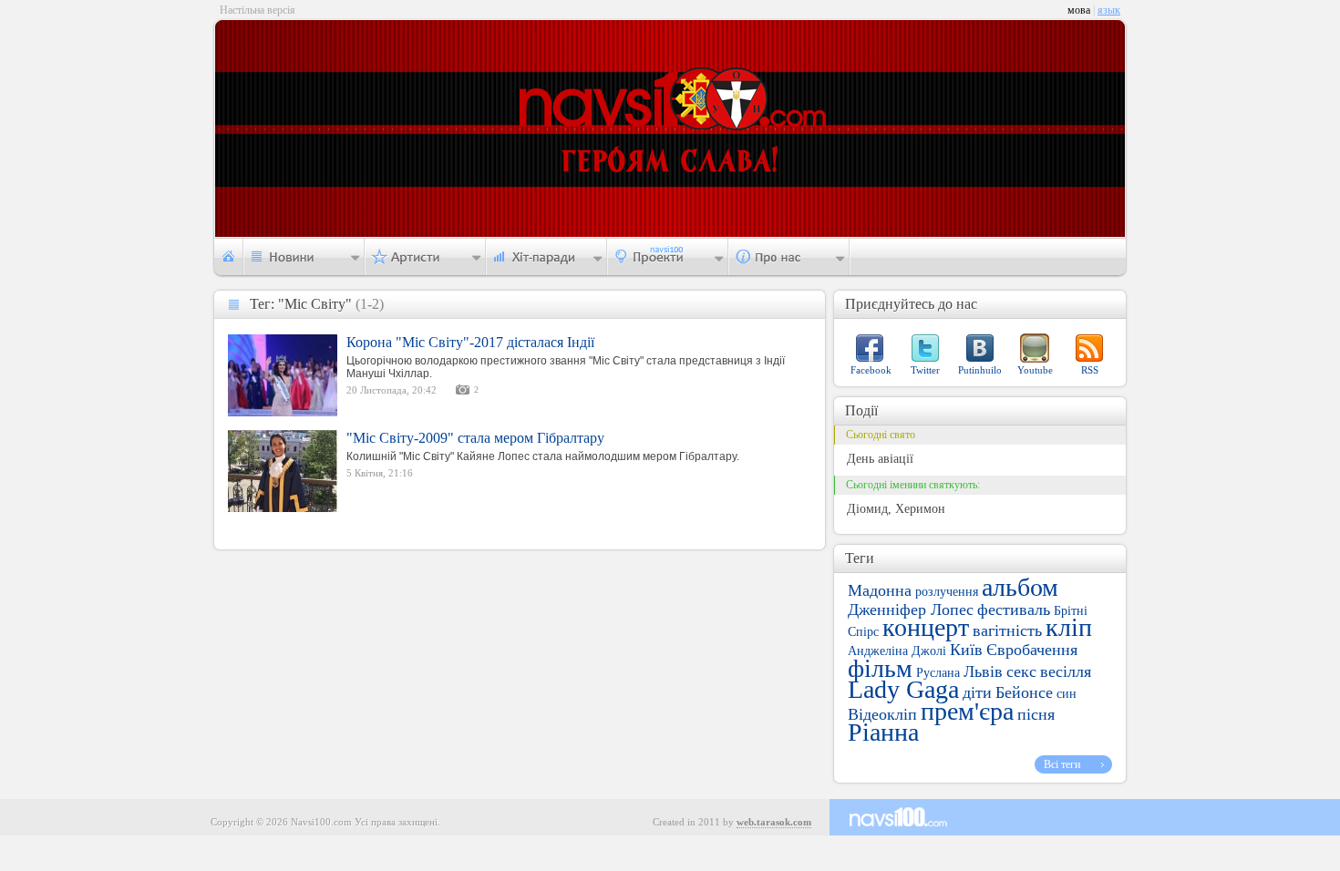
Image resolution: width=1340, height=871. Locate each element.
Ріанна (883, 732)
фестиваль (1013, 609)
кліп (1069, 627)
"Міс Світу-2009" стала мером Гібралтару (475, 438)
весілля (1065, 671)
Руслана (938, 673)
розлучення (946, 592)
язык (1109, 10)
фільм (880, 668)
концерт (925, 627)
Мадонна (880, 590)
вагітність (1007, 630)
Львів (983, 671)
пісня (1036, 714)
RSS (1089, 369)
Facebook (871, 369)
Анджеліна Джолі (897, 651)
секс (1021, 671)
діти (977, 692)
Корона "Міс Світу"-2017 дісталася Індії (470, 342)
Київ (966, 649)
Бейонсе (1024, 692)
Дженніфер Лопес (911, 609)
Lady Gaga (903, 689)
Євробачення (1031, 649)
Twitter (925, 369)
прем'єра (967, 711)
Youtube (1035, 369)
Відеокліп (882, 714)
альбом (1020, 587)
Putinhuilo (980, 369)
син (1067, 694)
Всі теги (1062, 764)
